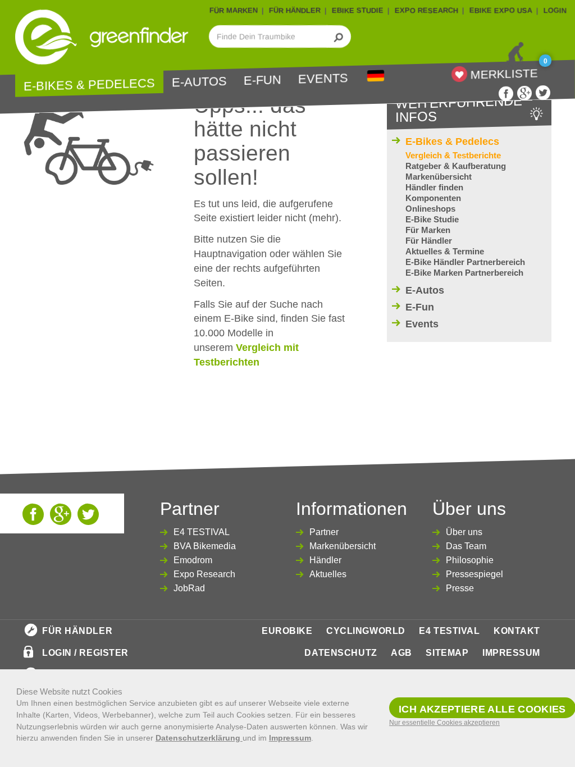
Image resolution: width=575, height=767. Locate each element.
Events (323, 78)
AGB (401, 653)
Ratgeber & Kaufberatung (455, 166)
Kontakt (517, 631)
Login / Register (85, 653)
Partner (324, 532)
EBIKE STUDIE (358, 10)
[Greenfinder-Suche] (339, 36)
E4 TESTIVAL (202, 532)
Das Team (466, 546)
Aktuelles (327, 574)
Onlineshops (430, 208)
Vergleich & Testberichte (453, 155)
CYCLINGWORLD (365, 631)
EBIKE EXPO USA (500, 10)
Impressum (511, 653)
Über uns (464, 532)
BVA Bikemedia (205, 546)
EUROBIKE (287, 631)
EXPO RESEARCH (426, 10)
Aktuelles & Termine (444, 251)
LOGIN (555, 10)
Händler (325, 560)
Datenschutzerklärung (199, 737)
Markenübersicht (438, 176)
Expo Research (204, 574)
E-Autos (199, 82)
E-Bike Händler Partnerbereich (465, 262)
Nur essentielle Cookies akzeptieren (444, 723)
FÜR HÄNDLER (295, 10)
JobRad (189, 588)
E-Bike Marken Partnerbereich (464, 272)
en (375, 76)
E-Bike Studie (432, 219)
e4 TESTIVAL (449, 631)
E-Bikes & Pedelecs (89, 85)
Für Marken (427, 230)
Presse (460, 588)
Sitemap (447, 653)
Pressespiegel (474, 574)
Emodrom (193, 560)
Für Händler (428, 240)
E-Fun (262, 80)
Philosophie (470, 560)
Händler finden (434, 187)
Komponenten (433, 198)
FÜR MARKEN (233, 10)
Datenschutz (340, 653)
